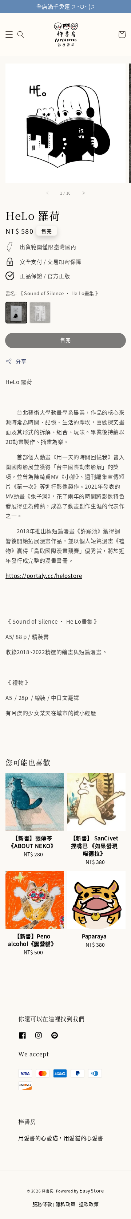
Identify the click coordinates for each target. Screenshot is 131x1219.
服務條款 (42, 1203)
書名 (52, 293)
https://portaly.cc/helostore (43, 575)
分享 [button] (21, 361)
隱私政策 (66, 1203)
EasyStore (91, 1190)
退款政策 (89, 1203)
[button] (9, 34)
